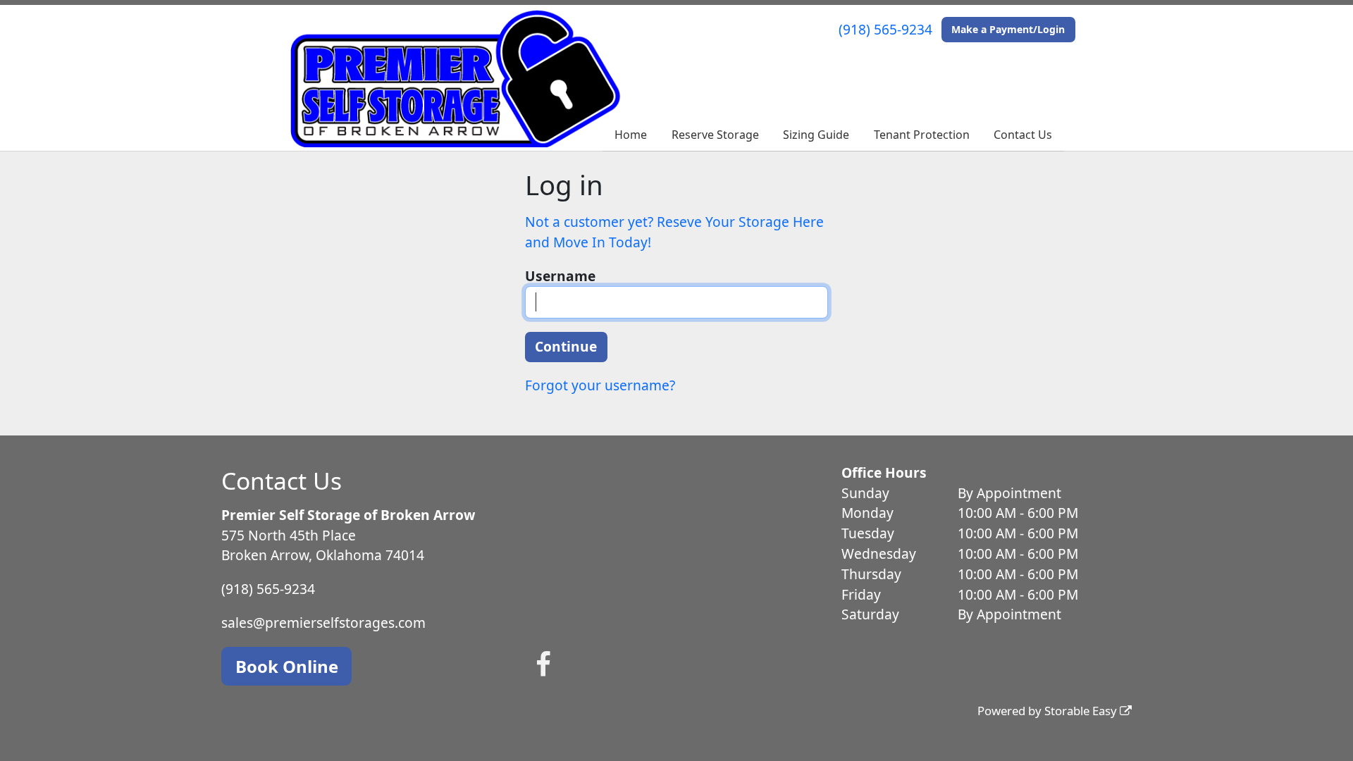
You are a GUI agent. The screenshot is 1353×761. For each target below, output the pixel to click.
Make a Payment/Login (1008, 29)
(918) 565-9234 (885, 29)
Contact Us (1023, 134)
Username (560, 275)
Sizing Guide (816, 134)
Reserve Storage (715, 134)
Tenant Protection (922, 134)
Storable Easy (1082, 711)
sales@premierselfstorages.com (323, 622)
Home (630, 134)
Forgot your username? (600, 385)
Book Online (286, 666)
